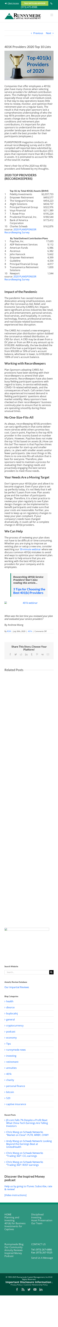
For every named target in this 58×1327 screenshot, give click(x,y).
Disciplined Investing (37, 1216)
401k (30, 631)
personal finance (15, 1086)
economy (11, 1037)
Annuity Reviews (13, 1250)
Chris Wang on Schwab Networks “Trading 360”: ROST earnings (24, 1163)
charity (10, 1080)
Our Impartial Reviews (16, 987)
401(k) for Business (15, 1223)
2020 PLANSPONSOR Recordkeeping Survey (20, 231)
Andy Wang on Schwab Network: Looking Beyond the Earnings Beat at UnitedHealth (29, 1144)
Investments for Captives (13, 1228)
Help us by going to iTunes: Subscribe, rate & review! (28, 1188)
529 (8, 1098)
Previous (38, 33)
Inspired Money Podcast (13, 1254)
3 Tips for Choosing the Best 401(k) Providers (29, 590)
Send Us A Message (42, 1257)
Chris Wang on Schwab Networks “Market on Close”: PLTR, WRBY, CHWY (27, 1133)
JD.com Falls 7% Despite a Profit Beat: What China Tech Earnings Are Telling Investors (27, 1123)
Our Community (13, 1247)
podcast (10, 1031)
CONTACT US (38, 1244)
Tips (8, 1043)
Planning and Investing (11, 1219)
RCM (9, 631)
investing (11, 1055)
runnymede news (16, 1049)
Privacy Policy (16, 1284)
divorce (10, 1007)
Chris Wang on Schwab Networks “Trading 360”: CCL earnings (24, 1154)
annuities (11, 1067)
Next (48, 33)
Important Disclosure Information (28, 1282)
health (9, 1001)
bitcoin (10, 1092)
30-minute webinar (30, 549)
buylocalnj (12, 1013)
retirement (12, 1061)
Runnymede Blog (13, 1244)
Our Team (36, 1223)
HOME (7, 1214)
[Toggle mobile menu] (52, 15)
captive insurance (16, 1104)
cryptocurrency (14, 1025)
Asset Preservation (41, 1220)
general (10, 1019)
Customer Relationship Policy (36, 1284)
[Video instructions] (15, 1195)
